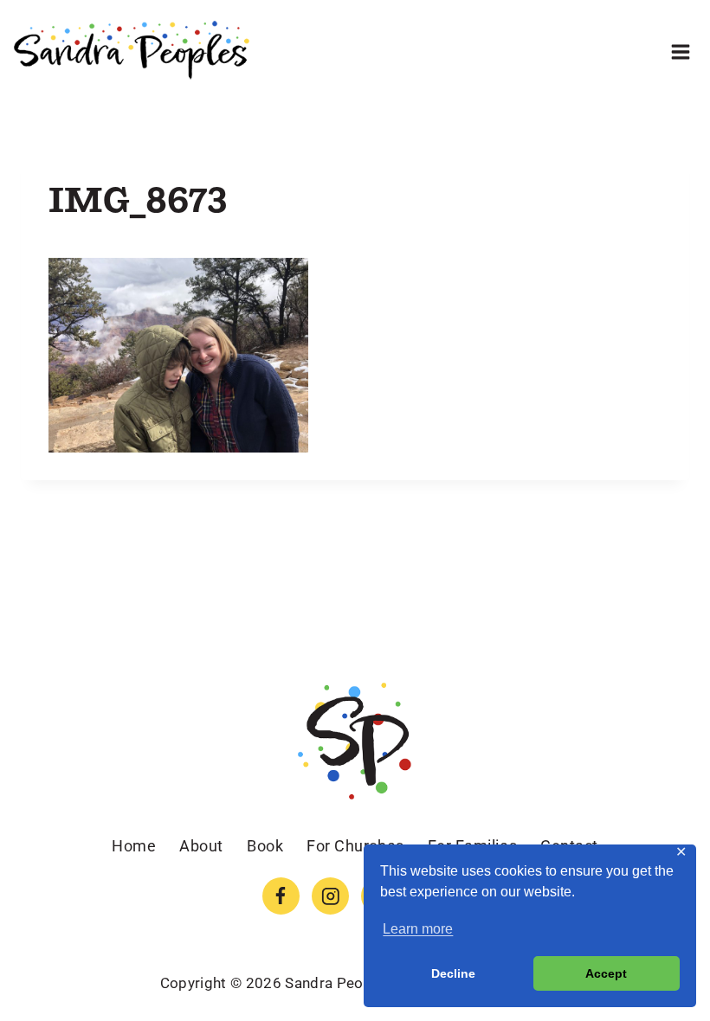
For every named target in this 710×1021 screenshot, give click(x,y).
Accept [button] (606, 973)
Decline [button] (453, 973)
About (201, 846)
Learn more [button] (418, 928)
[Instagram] (330, 896)
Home (134, 846)
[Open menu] (680, 51)
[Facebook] (281, 896)
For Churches (355, 846)
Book (265, 846)
